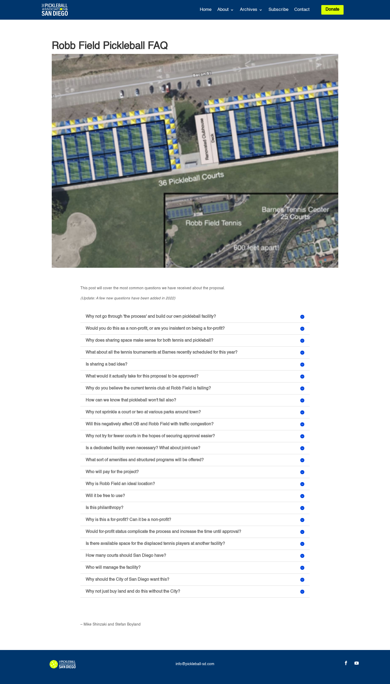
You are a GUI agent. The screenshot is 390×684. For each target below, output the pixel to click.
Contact (302, 10)
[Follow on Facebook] (346, 663)
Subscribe (278, 10)
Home (205, 10)
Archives (248, 10)
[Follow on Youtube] (356, 663)
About (223, 10)
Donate (332, 9)
